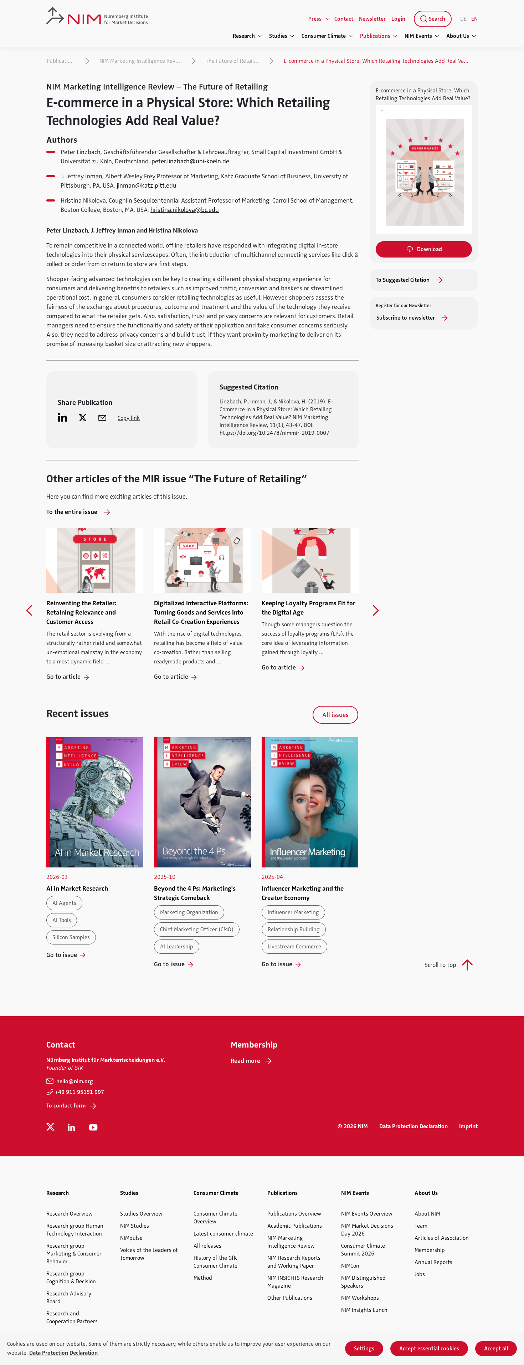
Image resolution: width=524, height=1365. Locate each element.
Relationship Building (294, 929)
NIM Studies (134, 1225)
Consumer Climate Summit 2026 (363, 1249)
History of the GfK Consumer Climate (215, 1261)
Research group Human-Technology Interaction (76, 1229)
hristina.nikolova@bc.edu (184, 210)
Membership (430, 1250)
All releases (207, 1245)
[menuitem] (431, 19)
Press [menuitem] (315, 18)
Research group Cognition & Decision (71, 1277)
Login (398, 18)
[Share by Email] (102, 417)
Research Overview (69, 1213)
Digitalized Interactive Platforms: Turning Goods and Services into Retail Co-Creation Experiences (201, 612)
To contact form (66, 1105)
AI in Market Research (77, 888)
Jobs (420, 1274)
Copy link (129, 418)
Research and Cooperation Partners (72, 1317)
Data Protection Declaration (413, 1126)
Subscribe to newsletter (406, 317)
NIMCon (350, 1265)
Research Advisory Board (68, 1297)
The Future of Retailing (234, 61)
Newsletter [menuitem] (372, 18)
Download (429, 249)
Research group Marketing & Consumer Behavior (74, 1253)
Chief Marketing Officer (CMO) (196, 929)
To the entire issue (72, 512)
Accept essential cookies (429, 1348)
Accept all (496, 1348)
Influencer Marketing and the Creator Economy (303, 893)
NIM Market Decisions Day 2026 (367, 1229)
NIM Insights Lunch (364, 1310)
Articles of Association (442, 1238)
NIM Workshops (360, 1298)
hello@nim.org (74, 1081)
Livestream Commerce (294, 946)
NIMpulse (131, 1238)
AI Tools (61, 920)
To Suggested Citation (403, 280)
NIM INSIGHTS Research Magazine (295, 1281)
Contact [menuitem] (343, 18)
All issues (335, 715)
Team (421, 1225)
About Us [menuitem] (457, 36)
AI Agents (64, 903)
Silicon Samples (71, 937)
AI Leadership (176, 946)
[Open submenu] (328, 19)
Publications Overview (294, 1213)
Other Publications (289, 1298)
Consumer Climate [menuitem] (324, 36)
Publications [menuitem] (375, 36)
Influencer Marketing (293, 912)
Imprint (468, 1126)
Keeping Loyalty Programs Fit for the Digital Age (308, 607)
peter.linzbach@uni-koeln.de (190, 161)
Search (436, 18)
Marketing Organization (189, 912)
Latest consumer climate (223, 1233)
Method (203, 1278)
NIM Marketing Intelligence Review (141, 61)
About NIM (427, 1213)
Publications (61, 61)
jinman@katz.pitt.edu (146, 185)
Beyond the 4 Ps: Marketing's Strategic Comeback (195, 893)
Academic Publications (294, 1225)
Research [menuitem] (244, 36)
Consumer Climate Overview (215, 1217)
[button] (29, 610)
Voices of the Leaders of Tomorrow (149, 1254)
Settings (364, 1348)
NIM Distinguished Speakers (363, 1281)
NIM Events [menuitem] (418, 36)
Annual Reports (433, 1262)
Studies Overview (141, 1213)
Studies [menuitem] (278, 36)
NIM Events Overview (366, 1213)
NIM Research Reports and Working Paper (293, 1261)
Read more (245, 1061)
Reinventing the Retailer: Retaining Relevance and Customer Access (81, 612)
